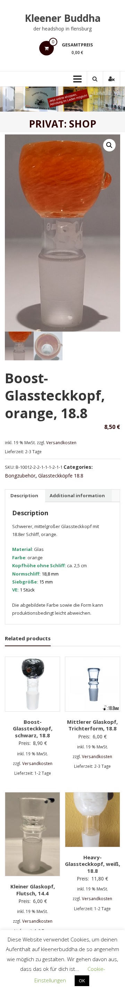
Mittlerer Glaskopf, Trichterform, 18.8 (92, 725)
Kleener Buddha (63, 18)
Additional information (77, 495)
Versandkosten (61, 442)
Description (24, 495)
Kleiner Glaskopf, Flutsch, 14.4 (32, 890)
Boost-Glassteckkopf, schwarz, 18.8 (32, 728)
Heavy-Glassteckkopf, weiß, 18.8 (92, 864)
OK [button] (82, 980)
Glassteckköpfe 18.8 (60, 475)
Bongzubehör (20, 475)
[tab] (24, 496)
